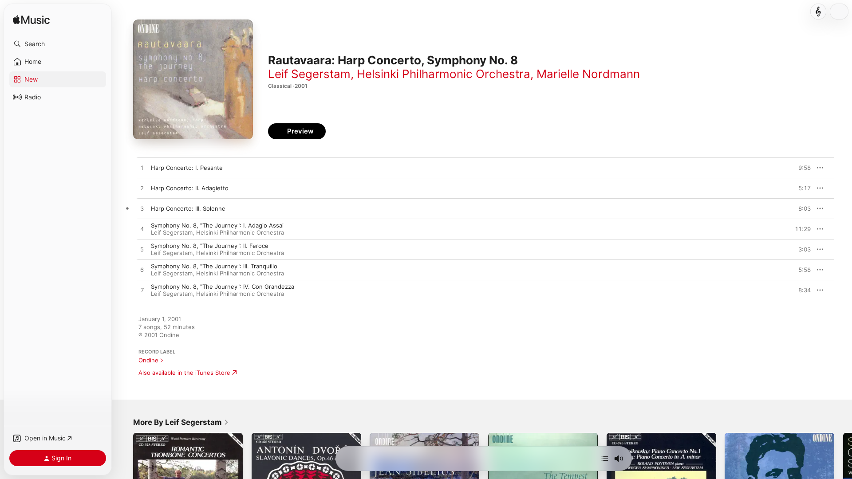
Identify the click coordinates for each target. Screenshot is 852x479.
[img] (31, 20)
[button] (58, 43)
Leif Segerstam (309, 74)
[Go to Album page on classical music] (818, 12)
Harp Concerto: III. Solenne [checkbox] (188, 208)
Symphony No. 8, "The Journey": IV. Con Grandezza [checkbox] (222, 286)
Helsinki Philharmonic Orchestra (443, 74)
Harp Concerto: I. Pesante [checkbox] (187, 167)
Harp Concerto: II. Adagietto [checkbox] (190, 188)
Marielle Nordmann (588, 74)
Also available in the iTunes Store (184, 372)
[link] (181, 422)
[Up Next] (605, 458)
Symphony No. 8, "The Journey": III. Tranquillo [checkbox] (214, 266)
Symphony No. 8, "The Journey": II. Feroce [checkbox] (209, 245)
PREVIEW (801, 167)
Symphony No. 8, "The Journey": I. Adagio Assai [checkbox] (217, 225)
